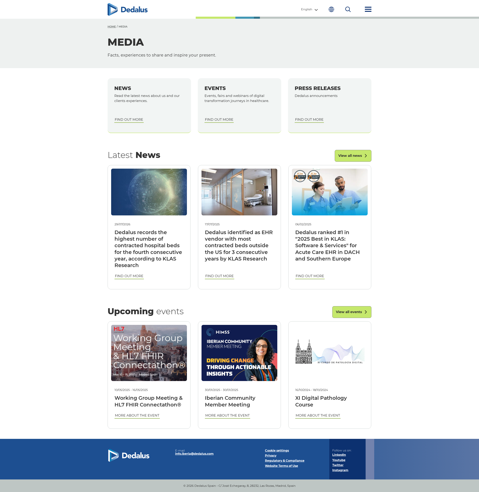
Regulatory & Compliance (284, 460)
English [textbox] (306, 9)
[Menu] (368, 9)
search (348, 9)
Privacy (270, 455)
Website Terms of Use (281, 466)
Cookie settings (277, 450)
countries (331, 9)
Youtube (338, 460)
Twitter (338, 465)
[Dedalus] (128, 9)
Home (112, 26)
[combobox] (310, 9)
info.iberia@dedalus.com (194, 454)
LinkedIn (339, 455)
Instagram (340, 470)
